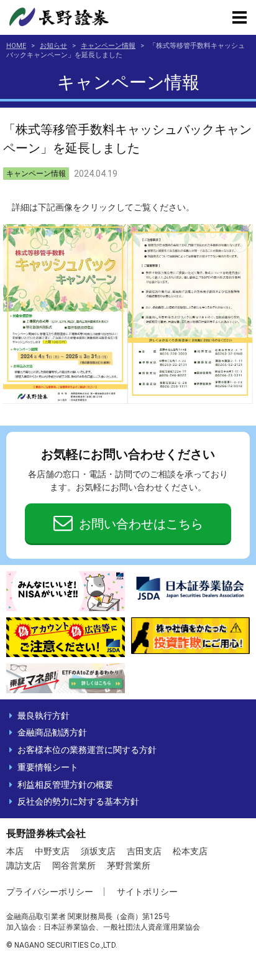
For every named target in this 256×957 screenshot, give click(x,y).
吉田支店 (144, 851)
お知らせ (53, 46)
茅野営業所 (128, 866)
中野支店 (52, 851)
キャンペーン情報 (108, 46)
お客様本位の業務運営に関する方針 (87, 750)
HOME (16, 46)
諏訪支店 (23, 866)
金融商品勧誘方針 (52, 732)
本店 (15, 851)
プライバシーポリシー (49, 892)
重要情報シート (47, 767)
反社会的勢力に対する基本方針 (78, 801)
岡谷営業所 (74, 866)
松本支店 (190, 851)
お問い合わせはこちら (141, 523)
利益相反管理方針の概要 (65, 785)
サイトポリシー (147, 892)
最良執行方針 (43, 716)
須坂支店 (98, 851)
